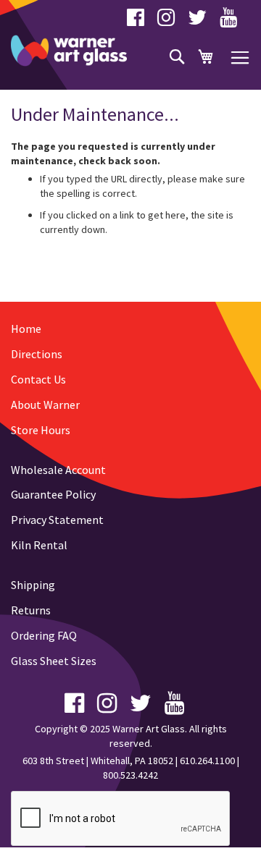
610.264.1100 (207, 760)
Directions (36, 354)
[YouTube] (228, 20)
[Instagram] (166, 20)
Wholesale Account (58, 469)
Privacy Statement (57, 519)
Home (26, 328)
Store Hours (40, 430)
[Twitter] (197, 20)
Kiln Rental (39, 545)
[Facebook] (135, 20)
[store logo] (69, 50)
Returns (31, 610)
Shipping (33, 584)
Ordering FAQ (44, 635)
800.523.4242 (130, 775)
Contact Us (38, 379)
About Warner (45, 404)
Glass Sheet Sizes (53, 660)
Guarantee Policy (53, 494)
